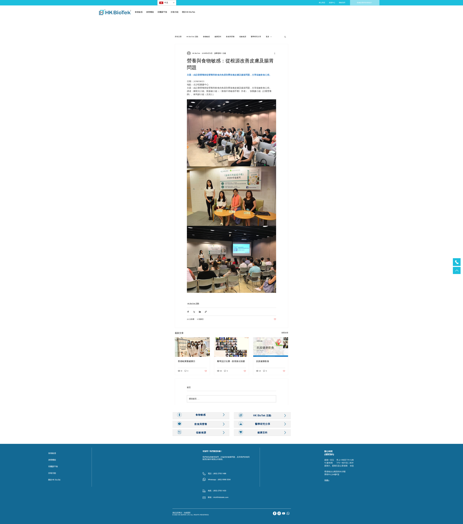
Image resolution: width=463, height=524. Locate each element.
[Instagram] (279, 513)
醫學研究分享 (256, 37)
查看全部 (284, 333)
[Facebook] (274, 513)
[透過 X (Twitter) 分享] (194, 312)
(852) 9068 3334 (224, 479)
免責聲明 (187, 512)
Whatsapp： (213, 479)
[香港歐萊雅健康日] (192, 347)
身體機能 (52, 460)
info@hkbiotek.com (220, 497)
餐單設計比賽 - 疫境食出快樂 (231, 361)
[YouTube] (283, 513)
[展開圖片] (231, 132)
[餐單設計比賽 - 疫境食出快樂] (231, 347)
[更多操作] (274, 53)
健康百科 (217, 37)
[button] (285, 37)
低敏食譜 (242, 37)
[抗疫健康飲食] (270, 347)
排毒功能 (52, 473)
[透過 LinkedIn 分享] (200, 312)
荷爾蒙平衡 (53, 466)
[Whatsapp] (288, 513)
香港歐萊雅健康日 (186, 361)
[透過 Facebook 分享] (188, 312)
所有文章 (178, 37)
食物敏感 (206, 37)
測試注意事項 (177, 512)
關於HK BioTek (54, 479)
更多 (267, 37)
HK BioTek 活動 (192, 37)
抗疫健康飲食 (262, 361)
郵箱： (210, 497)
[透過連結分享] (206, 312)
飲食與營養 (230, 37)
